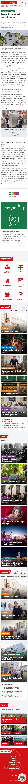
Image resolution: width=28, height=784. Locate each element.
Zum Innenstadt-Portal (6, 310)
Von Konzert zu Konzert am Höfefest (12, 502)
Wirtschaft (4, 572)
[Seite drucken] (10, 193)
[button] (21, 777)
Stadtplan (21, 271)
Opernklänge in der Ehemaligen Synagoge (13, 522)
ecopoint (3, 576)
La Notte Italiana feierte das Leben (12, 351)
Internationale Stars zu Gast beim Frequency (12, 543)
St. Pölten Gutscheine (19, 310)
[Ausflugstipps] (20, 739)
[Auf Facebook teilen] (18, 193)
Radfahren (18, 733)
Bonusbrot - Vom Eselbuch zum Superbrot (13, 372)
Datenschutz (14, 760)
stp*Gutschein (8, 421)
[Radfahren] (20, 728)
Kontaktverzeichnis (7, 299)
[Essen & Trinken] (7, 728)
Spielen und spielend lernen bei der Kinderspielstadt (13, 413)
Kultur (3, 437)
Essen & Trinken (6, 733)
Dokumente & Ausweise (21, 285)
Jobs (14, 755)
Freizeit (3, 705)
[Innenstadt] (7, 739)
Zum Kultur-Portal (5, 440)
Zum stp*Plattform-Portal (13, 576)
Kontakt (14, 758)
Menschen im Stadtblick (11, 426)
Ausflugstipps (19, 743)
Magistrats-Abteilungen (7, 271)
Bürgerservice (6, 259)
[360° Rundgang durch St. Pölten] (14, 717)
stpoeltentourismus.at (5, 711)
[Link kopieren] (15, 193)
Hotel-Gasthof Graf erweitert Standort (12, 679)
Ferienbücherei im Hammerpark (13, 482)
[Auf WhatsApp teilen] (13, 193)
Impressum (14, 764)
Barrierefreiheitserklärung (14, 762)
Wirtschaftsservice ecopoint (11, 687)
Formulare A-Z (20, 299)
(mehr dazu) (23, 246)
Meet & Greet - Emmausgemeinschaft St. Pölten (14, 658)
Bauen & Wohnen (7, 285)
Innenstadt (5, 307)
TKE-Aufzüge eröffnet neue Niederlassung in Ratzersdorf (12, 637)
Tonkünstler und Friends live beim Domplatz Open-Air (12, 564)
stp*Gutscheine (8, 695)
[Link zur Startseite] (9, 2)
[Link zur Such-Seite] (22, 2)
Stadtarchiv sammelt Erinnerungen (9, 460)
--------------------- (14, 766)
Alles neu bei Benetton (10, 394)
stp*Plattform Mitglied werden (13, 691)
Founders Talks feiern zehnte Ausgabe (12, 616)
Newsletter (14, 757)
